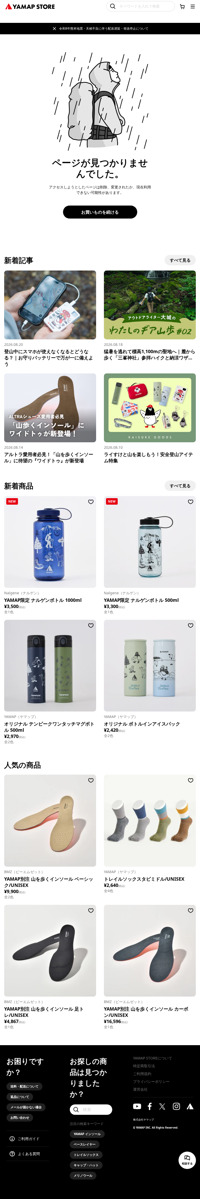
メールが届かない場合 (26, 1107)
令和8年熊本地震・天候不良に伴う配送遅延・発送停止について (103, 28)
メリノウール (83, 1175)
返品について (19, 1097)
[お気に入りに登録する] (91, 502)
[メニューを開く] (193, 6)
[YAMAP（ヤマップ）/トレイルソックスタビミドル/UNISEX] (150, 820)
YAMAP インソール (87, 1134)
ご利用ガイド (29, 1138)
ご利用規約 (142, 1073)
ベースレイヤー (85, 1144)
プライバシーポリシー (151, 1081)
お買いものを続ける (100, 212)
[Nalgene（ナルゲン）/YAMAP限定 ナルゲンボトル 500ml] (150, 542)
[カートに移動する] (182, 6)
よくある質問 (29, 1153)
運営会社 (140, 1089)
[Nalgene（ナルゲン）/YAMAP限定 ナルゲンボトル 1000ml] (50, 542)
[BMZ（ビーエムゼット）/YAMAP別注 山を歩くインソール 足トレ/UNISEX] (50, 951)
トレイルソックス (86, 1154)
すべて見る (180, 260)
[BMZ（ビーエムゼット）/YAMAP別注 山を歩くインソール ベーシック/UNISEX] (50, 820)
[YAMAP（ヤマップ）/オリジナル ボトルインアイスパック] (150, 666)
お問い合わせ (19, 1117)
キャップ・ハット (86, 1165)
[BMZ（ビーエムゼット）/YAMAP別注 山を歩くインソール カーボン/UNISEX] (150, 951)
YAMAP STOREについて (152, 1058)
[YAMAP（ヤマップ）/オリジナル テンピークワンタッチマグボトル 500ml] (50, 666)
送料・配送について (24, 1086)
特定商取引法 (144, 1065)
